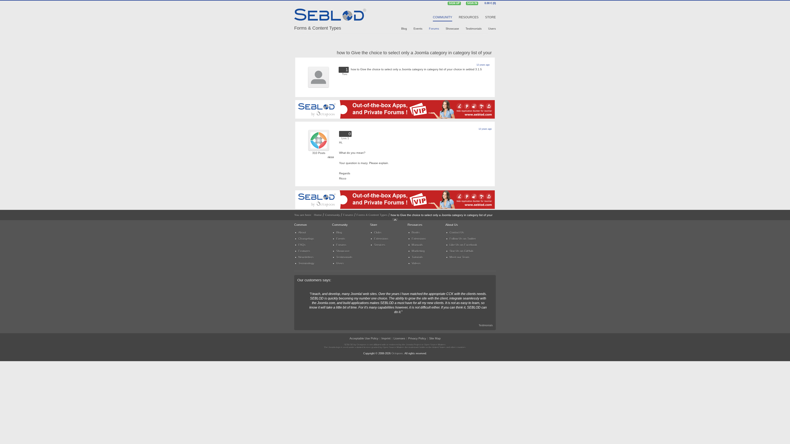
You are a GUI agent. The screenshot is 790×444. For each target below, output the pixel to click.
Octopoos (397, 353)
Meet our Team (459, 257)
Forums (348, 215)
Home (318, 215)
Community (332, 215)
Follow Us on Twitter (463, 238)
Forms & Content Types (317, 28)
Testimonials (486, 325)
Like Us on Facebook (463, 244)
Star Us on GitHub (461, 251)
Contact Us (457, 232)
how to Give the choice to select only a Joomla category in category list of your (414, 52)
